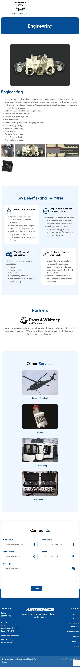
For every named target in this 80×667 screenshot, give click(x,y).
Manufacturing (40, 499)
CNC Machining (40, 465)
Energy (40, 431)
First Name (8, 540)
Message (7, 564)
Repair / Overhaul (40, 398)
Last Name (47, 540)
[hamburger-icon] (76, 8)
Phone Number (9, 552)
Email (44, 552)
